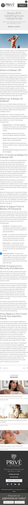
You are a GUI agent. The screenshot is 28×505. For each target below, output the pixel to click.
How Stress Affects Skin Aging (11, 396)
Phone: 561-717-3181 (14, 474)
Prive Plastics (10, 63)
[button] (26, 2)
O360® (23, 489)
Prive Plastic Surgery (16, 346)
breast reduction (7, 203)
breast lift (12, 114)
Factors (21, 77)
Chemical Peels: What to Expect (11, 446)
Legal (14, 491)
